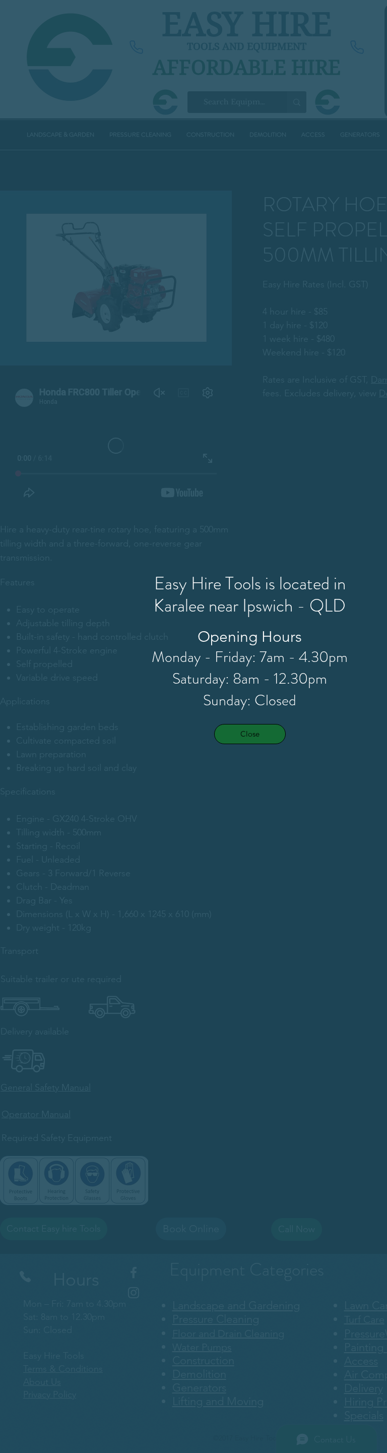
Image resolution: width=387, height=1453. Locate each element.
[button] (250, 734)
